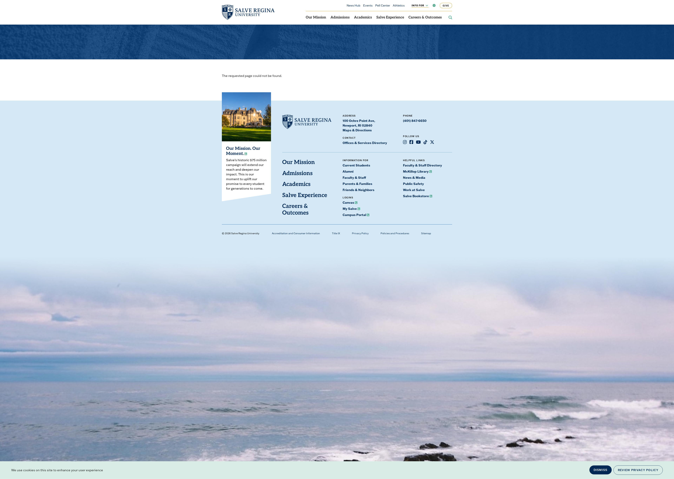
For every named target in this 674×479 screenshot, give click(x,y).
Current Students (356, 165)
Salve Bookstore (416, 196)
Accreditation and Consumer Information (296, 233)
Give (446, 5)
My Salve (350, 208)
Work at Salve (414, 190)
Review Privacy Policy (638, 470)
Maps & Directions (357, 130)
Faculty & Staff (354, 177)
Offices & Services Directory (365, 143)
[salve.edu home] (248, 12)
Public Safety (413, 184)
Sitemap (426, 233)
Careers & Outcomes (425, 17)
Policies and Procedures (395, 233)
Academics (363, 17)
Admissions (340, 17)
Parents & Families (357, 184)
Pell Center (382, 5)
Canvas (348, 202)
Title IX (336, 233)
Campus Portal (354, 215)
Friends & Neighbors (358, 190)
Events (367, 5)
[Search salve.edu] (450, 17)
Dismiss (600, 470)
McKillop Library (416, 171)
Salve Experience (390, 17)
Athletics (399, 5)
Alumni (348, 171)
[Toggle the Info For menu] (424, 5)
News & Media (414, 177)
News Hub (353, 5)
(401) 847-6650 (415, 121)
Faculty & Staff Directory (422, 165)
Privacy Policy (360, 233)
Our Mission (316, 17)
